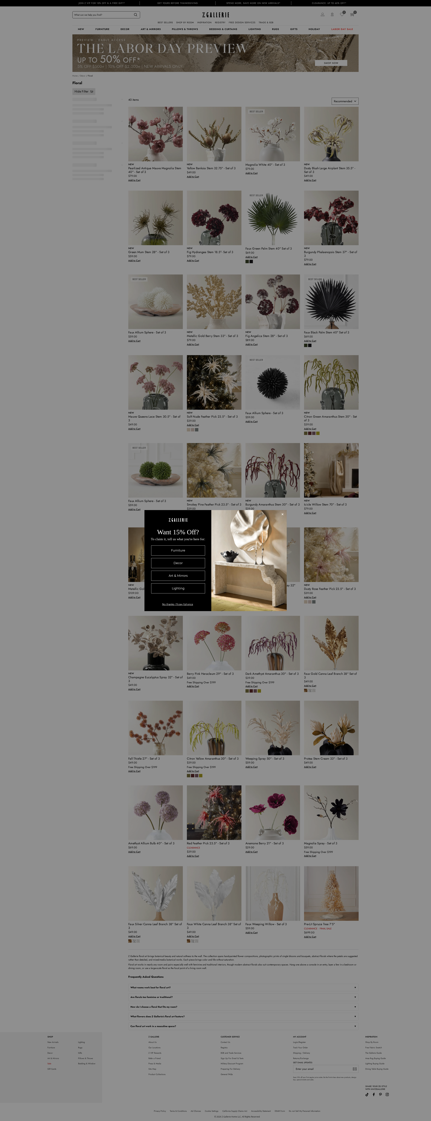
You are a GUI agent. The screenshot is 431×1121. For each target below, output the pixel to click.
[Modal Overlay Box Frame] (215, 560)
